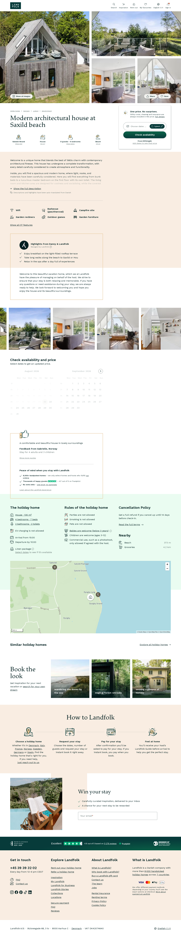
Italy (42, 745)
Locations (56, 897)
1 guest (157, 126)
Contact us (22, 883)
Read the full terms (129, 524)
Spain (30, 752)
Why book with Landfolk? (105, 871)
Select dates (22, 552)
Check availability (145, 134)
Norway (28, 749)
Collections (57, 893)
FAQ (18, 879)
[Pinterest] (21, 892)
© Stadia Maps (141, 632)
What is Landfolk (146, 860)
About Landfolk (105, 860)
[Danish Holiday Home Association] (162, 843)
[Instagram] (12, 892)
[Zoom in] (167, 564)
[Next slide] (171, 650)
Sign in (168, 8)
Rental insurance (101, 893)
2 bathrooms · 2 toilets (27, 524)
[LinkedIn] (30, 892)
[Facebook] (16, 892)
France (18, 749)
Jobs (94, 887)
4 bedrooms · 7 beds (26, 519)
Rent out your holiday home (66, 867)
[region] (90, 597)
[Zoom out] (167, 568)
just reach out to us (28, 762)
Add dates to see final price (145, 143)
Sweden (37, 749)
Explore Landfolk (65, 860)
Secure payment (60, 903)
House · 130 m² (23, 515)
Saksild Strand (47, 111)
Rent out (134, 8)
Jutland (35, 111)
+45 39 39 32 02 (23, 868)
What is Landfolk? (101, 867)
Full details (160, 117)
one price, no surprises (47, 485)
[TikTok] (25, 892)
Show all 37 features (21, 225)
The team (97, 883)
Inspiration (123, 8)
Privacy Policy (99, 901)
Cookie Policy (99, 905)
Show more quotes (28, 458)
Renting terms (99, 897)
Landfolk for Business (63, 885)
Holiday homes (15, 111)
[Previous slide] (10, 650)
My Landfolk (57, 881)
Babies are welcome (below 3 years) (89, 530)
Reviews (55, 911)
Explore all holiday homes (154, 644)
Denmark (26, 111)
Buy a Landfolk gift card (105, 875)
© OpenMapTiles (152, 632)
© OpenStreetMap (164, 632)
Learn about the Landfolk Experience (35, 490)
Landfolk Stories (60, 889)
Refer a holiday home (62, 871)
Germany (19, 752)
